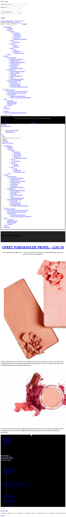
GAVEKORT (7, 108)
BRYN (15, 50)
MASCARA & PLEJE (19, 53)
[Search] (2, 135)
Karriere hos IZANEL (10, 470)
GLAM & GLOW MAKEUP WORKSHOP (20, 97)
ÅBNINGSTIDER (11, 103)
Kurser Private (11, 94)
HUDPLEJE (10, 28)
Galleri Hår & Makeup (16, 68)
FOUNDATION (17, 36)
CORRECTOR (17, 51)
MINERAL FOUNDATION (20, 39)
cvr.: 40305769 (8, 502)
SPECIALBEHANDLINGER (14, 80)
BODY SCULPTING (15, 84)
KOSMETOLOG (11, 70)
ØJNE (11, 48)
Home (2, 241)
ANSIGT (12, 31)
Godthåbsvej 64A (9, 495)
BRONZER (16, 47)
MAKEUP (9, 30)
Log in (2, 18)
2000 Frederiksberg (10, 497)
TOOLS (9, 54)
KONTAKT (9, 105)
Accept (3, 515)
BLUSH (15, 45)
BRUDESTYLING (14, 60)
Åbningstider (8, 473)
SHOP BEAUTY (8, 27)
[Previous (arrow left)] (1, 509)
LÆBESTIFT (17, 42)
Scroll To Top (4, 511)
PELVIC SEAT (13, 82)
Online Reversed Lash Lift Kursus (16, 93)
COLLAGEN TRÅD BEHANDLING (19, 87)
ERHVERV (6, 88)
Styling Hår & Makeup (16, 59)
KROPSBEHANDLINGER (17, 79)
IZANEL (9, 506)
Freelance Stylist (15, 64)
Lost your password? (7, 21)
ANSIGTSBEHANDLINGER (17, 71)
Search (24, 24)
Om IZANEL (7, 468)
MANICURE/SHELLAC (16, 76)
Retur (5, 484)
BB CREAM (17, 33)
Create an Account (15, 22)
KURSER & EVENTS (9, 90)
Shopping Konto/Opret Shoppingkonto (15, 112)
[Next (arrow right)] (3, 509)
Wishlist (6, 111)
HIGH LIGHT (17, 37)
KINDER (12, 44)
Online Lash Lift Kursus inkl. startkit (17, 91)
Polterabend (13, 67)
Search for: (4, 24)
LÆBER (12, 41)
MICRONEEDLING (15, 85)
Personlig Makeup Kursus (17, 96)
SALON (6, 56)
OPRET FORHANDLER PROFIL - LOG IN (33, 247)
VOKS (11, 77)
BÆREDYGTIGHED (12, 102)
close (6, 1)
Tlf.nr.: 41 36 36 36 (9, 500)
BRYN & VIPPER (15, 73)
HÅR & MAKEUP (11, 57)
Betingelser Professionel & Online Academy (17, 486)
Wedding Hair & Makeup (17, 62)
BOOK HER (33, 122)
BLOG (5, 107)
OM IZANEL (10, 100)
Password (4, 7)
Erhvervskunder (9, 471)
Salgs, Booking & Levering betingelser (15, 483)
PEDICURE (13, 74)
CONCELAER (17, 34)
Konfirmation (14, 65)
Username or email (6, 4)
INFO (5, 99)
